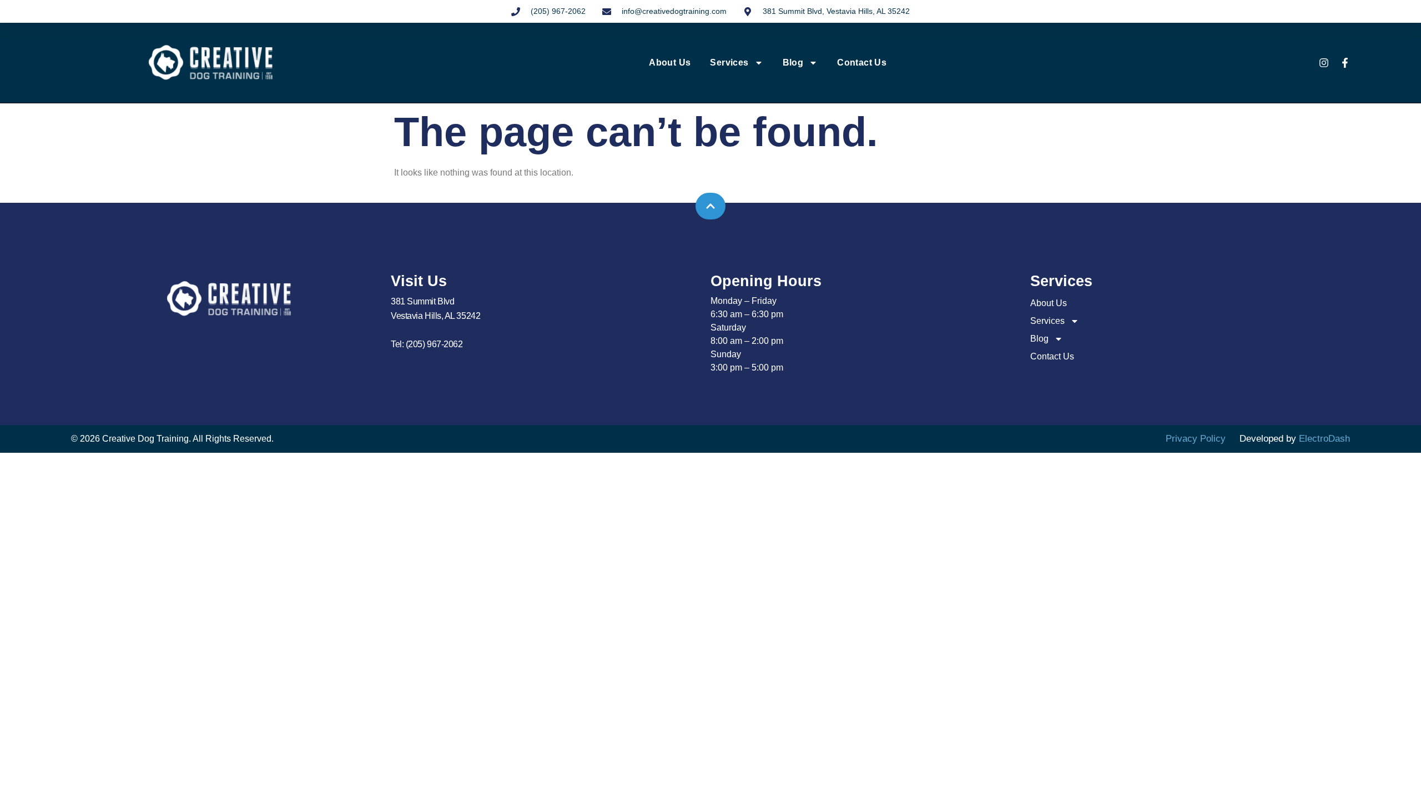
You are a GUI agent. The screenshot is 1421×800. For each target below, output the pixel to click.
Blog (793, 62)
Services (729, 62)
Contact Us (861, 62)
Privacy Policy (1196, 438)
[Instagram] (1324, 63)
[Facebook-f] (1345, 63)
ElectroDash (1324, 438)
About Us (670, 62)
